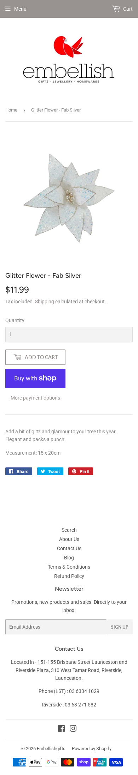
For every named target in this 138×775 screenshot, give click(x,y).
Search (69, 530)
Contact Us (69, 548)
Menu (20, 9)
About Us (69, 539)
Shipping (44, 301)
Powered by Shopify (91, 748)
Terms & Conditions (69, 567)
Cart (127, 9)
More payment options (35, 398)
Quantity (14, 320)
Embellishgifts (51, 748)
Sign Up (119, 627)
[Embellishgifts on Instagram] (73, 729)
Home (11, 110)
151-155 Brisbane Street (64, 662)
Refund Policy (69, 576)
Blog (69, 557)
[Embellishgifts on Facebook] (61, 729)
